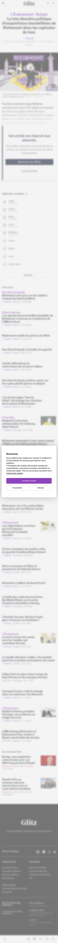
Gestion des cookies (14, 473)
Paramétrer (17, 488)
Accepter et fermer (29, 481)
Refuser (40, 488)
